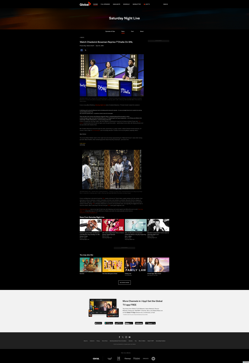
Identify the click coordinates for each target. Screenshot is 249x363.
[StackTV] (145, 358)
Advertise (131, 341)
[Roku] (129, 323)
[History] (118, 358)
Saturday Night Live (85, 209)
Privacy (98, 341)
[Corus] (96, 358)
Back (82, 37)
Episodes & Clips (110, 31)
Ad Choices (246, 362)
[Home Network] (137, 358)
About (142, 31)
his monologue (96, 130)
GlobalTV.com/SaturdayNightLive (88, 213)
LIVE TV (147, 4)
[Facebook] (82, 50)
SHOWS (95, 4)
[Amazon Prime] (119, 323)
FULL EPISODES (105, 4)
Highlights (116, 4)
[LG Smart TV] (150, 323)
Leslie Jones (82, 143)
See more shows (124, 282)
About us (86, 341)
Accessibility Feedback (160, 341)
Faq (135, 341)
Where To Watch (142, 341)
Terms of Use (105, 341)
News (123, 31)
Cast (132, 31)
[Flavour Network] (128, 358)
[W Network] (153, 358)
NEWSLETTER (137, 4)
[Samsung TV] (139, 323)
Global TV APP (151, 341)
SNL (104, 198)
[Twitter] (86, 50)
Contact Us (92, 341)
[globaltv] (85, 4)
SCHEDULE (126, 4)
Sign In (165, 4)
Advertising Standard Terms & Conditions (118, 341)
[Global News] (109, 358)
